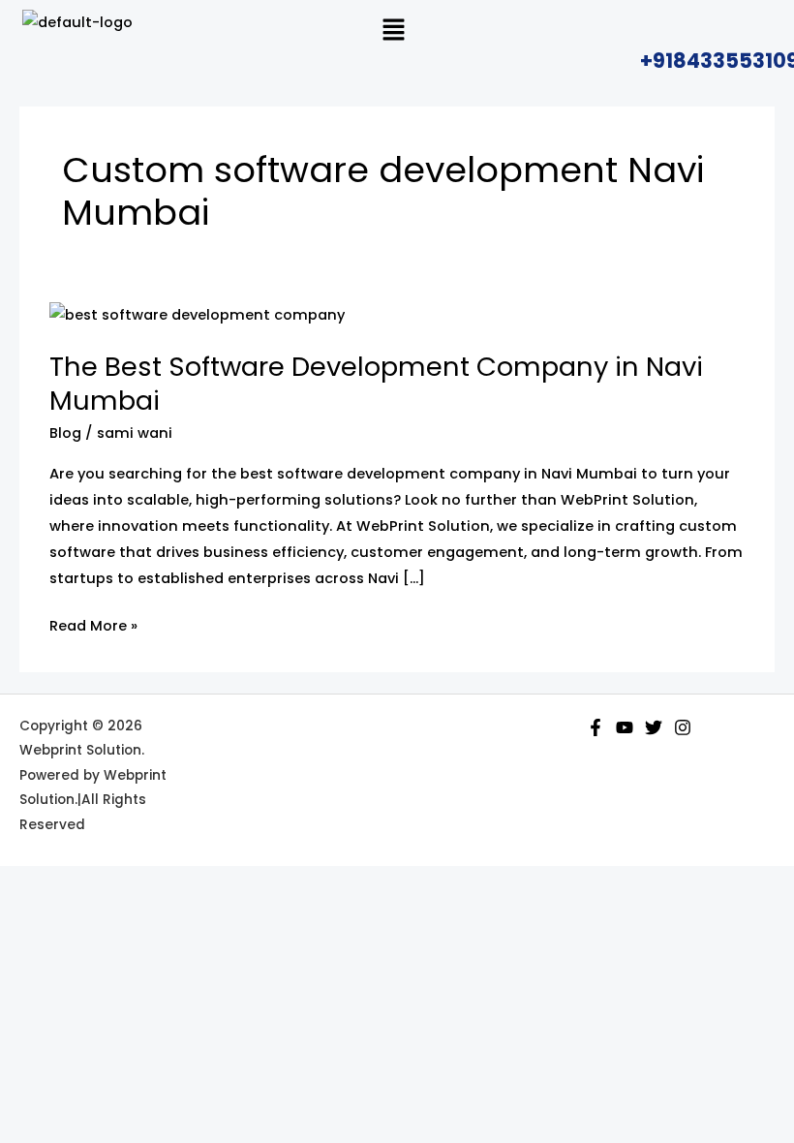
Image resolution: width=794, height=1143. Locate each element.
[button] (393, 31)
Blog (65, 433)
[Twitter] (653, 727)
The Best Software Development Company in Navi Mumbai (376, 384)
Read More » (93, 624)
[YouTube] (624, 727)
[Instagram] (682, 727)
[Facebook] (595, 727)
